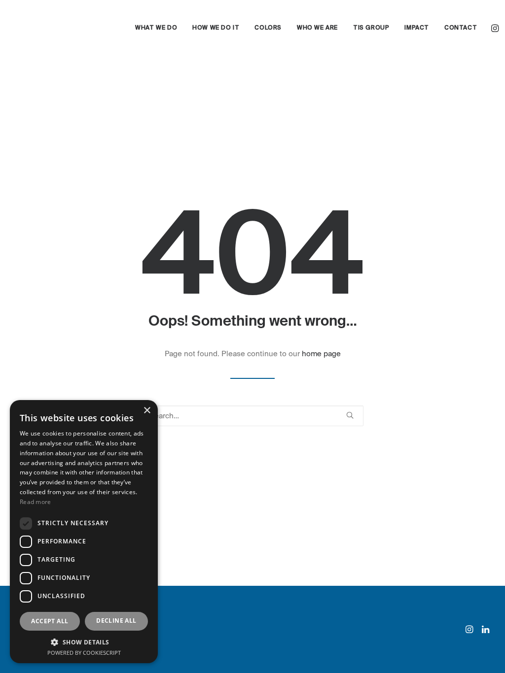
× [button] (146, 410)
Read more (35, 502)
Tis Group (371, 28)
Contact (460, 28)
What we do (156, 28)
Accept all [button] (49, 621)
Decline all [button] (116, 620)
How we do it (215, 28)
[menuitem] (156, 28)
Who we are (317, 28)
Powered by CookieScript (84, 652)
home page (321, 354)
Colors (268, 28)
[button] (496, 28)
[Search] (252, 415)
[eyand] (60, 28)
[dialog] (84, 531)
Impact (416, 28)
